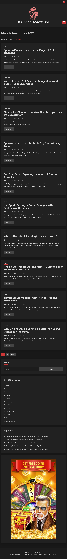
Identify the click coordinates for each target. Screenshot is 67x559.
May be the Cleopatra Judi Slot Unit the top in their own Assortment (33, 114)
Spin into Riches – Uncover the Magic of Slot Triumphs (29, 52)
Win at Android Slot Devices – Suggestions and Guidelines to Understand (31, 83)
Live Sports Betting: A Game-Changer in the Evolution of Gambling (29, 207)
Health (8, 405)
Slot (5, 46)
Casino (6, 325)
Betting (6, 202)
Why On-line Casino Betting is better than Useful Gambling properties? (32, 330)
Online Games (10, 411)
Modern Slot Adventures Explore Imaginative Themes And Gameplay (27, 443)
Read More (9, 67)
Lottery (8, 408)
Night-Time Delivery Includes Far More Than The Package (24, 439)
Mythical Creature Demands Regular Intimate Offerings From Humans (27, 449)
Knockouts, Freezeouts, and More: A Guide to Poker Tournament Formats (33, 268)
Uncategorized (10, 421)
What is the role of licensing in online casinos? (30, 236)
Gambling (7, 78)
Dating (8, 398)
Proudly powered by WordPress (20, 554)
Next (12, 354)
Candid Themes (52, 554)
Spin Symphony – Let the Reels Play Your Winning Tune (32, 145)
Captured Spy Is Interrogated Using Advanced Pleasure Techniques (27, 436)
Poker (6, 263)
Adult (5, 294)
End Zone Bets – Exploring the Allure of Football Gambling (31, 176)
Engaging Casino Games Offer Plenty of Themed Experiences (25, 446)
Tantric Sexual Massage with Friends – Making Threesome (30, 299)
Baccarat (9, 389)
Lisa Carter (22, 57)
